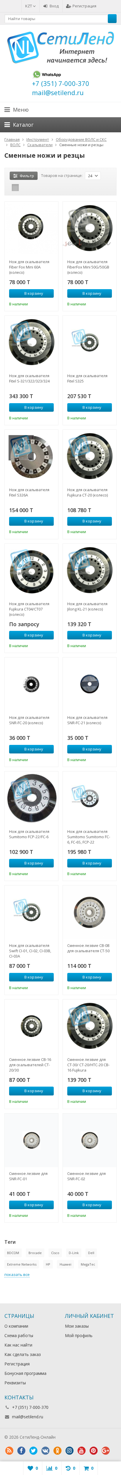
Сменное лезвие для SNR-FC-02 (86, 1176)
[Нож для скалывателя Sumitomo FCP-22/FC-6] (31, 798)
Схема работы (18, 1335)
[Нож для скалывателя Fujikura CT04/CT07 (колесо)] (31, 571)
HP (48, 1264)
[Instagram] (69, 1451)
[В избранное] (50, 303)
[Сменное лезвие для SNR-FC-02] (89, 1140)
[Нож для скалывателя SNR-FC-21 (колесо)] (89, 684)
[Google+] (105, 1451)
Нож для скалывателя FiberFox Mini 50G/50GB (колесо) (88, 267)
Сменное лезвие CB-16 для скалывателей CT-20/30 (30, 1065)
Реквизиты (15, 1383)
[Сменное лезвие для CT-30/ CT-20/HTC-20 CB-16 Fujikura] (89, 1026)
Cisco (55, 1253)
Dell (91, 1253)
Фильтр (27, 175)
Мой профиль (79, 1335)
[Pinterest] (93, 1451)
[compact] (33, 187)
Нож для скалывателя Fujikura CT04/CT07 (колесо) (29, 609)
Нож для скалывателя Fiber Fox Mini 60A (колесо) (29, 267)
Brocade (35, 1253)
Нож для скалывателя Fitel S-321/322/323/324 (29, 378)
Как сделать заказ (22, 1354)
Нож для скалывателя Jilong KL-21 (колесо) (87, 606)
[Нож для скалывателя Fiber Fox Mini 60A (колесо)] (31, 228)
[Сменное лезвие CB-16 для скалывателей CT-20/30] (31, 1026)
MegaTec (88, 1264)
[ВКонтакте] (45, 1451)
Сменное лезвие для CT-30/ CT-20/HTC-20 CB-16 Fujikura (88, 1065)
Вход (54, 6)
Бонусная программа (25, 1373)
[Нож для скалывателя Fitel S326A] (31, 456)
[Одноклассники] (57, 1451)
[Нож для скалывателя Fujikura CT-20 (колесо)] (89, 456)
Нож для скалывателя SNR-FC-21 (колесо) (87, 720)
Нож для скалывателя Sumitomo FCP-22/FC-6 (29, 834)
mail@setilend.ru (27, 1416)
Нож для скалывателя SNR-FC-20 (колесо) (29, 720)
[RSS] (9, 1451)
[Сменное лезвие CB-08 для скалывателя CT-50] (89, 912)
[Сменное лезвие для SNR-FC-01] (31, 1140)
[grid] (15, 187)
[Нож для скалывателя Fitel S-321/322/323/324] (31, 342)
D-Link (74, 1253)
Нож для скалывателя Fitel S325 (87, 378)
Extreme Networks (21, 1264)
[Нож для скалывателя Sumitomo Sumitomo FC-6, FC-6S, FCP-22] (89, 798)
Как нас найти (18, 1345)
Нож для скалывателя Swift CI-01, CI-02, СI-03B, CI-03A (30, 951)
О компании (16, 1326)
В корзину (33, 293)
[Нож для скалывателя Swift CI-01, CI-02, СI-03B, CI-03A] (31, 912)
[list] (24, 187)
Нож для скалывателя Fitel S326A (29, 492)
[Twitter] (33, 1451)
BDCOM (13, 1253)
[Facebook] (21, 1451)
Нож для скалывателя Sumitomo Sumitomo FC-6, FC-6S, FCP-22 (88, 837)
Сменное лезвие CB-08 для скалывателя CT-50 (88, 948)
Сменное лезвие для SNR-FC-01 (28, 1176)
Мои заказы (77, 1326)
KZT (29, 6)
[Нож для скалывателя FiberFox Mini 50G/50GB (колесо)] (89, 228)
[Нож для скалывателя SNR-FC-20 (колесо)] (31, 684)
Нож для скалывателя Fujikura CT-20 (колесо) (87, 492)
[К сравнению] (41, 303)
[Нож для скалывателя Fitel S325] (89, 342)
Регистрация (84, 6)
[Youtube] (81, 1451)
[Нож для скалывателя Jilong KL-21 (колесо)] (89, 571)
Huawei (65, 1264)
